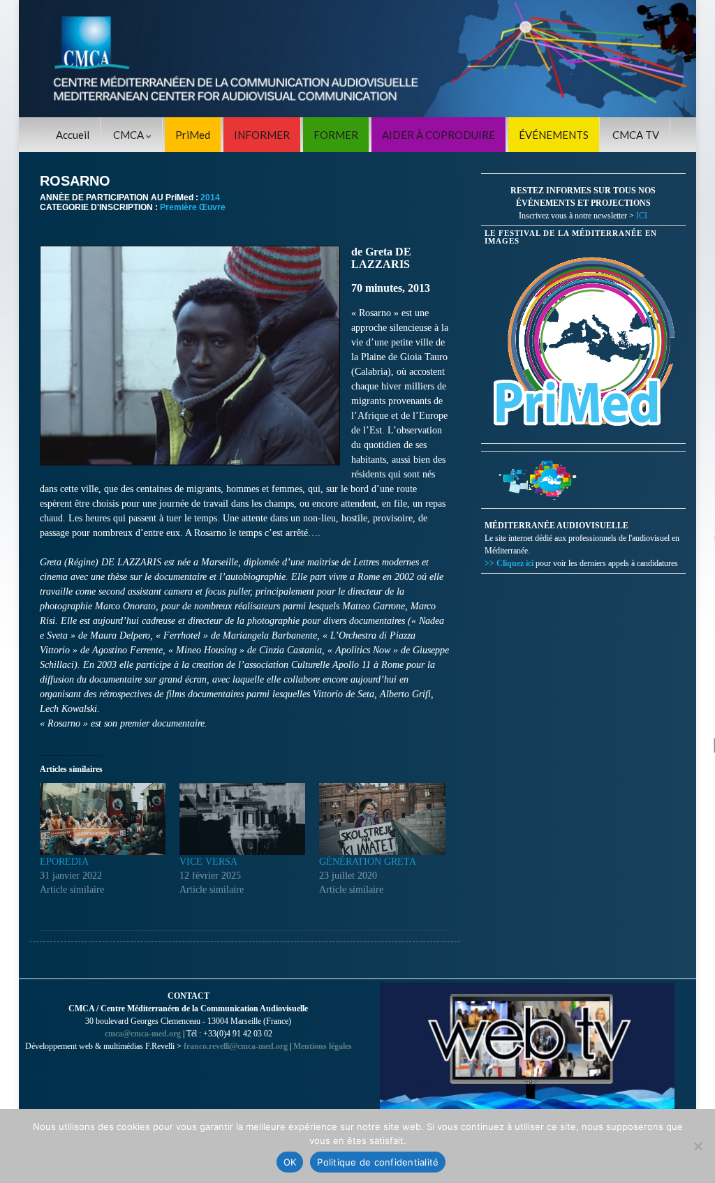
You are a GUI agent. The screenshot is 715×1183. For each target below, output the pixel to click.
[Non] (698, 1146)
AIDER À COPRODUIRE (438, 134)
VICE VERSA (208, 861)
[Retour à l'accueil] (357, 58)
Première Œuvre (193, 207)
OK (290, 1162)
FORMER (336, 134)
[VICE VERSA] (242, 819)
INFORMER (262, 134)
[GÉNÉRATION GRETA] (382, 819)
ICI (641, 216)
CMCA (129, 134)
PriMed (192, 134)
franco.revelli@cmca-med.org (236, 1046)
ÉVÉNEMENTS (554, 134)
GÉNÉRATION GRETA (367, 861)
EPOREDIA (64, 861)
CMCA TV (635, 134)
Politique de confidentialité (377, 1162)
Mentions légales (322, 1046)
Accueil (72, 134)
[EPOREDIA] (102, 819)
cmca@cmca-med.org (143, 1034)
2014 (210, 197)
